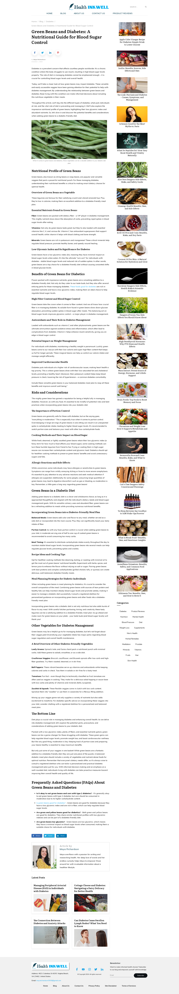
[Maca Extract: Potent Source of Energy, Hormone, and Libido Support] (132, 361)
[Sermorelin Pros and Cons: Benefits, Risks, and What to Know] (132, 446)
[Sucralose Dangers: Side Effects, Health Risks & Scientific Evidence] (132, 276)
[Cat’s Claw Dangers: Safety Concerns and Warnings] (132, 475)
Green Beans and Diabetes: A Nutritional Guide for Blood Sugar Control (66, 36)
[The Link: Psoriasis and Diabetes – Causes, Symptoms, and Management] (132, 85)
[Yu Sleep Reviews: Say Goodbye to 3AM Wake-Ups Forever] (132, 501)
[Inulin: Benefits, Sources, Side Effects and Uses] (132, 58)
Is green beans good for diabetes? (51, 803)
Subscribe (140, 975)
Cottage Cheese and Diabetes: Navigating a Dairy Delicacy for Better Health (91, 898)
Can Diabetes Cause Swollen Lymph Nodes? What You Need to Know (91, 933)
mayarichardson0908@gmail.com (48, 980)
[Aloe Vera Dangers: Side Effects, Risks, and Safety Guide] (132, 170)
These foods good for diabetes (83, 286)
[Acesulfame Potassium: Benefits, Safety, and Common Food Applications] (132, 554)
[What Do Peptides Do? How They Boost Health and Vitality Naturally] (132, 141)
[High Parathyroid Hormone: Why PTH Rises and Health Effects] (132, 332)
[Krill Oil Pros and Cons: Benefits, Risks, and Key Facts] (132, 223)
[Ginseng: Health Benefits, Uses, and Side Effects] (132, 196)
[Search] (146, 6)
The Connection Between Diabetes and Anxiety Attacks (50, 933)
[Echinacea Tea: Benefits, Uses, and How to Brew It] (132, 583)
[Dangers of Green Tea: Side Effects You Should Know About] (132, 305)
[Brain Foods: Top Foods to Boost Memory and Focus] (132, 390)
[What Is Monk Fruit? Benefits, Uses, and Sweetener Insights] (132, 528)
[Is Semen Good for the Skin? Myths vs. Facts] (132, 114)
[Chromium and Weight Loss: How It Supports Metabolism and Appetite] (132, 417)
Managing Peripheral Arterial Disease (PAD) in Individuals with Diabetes (50, 898)
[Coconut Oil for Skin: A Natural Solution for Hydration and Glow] (132, 250)
